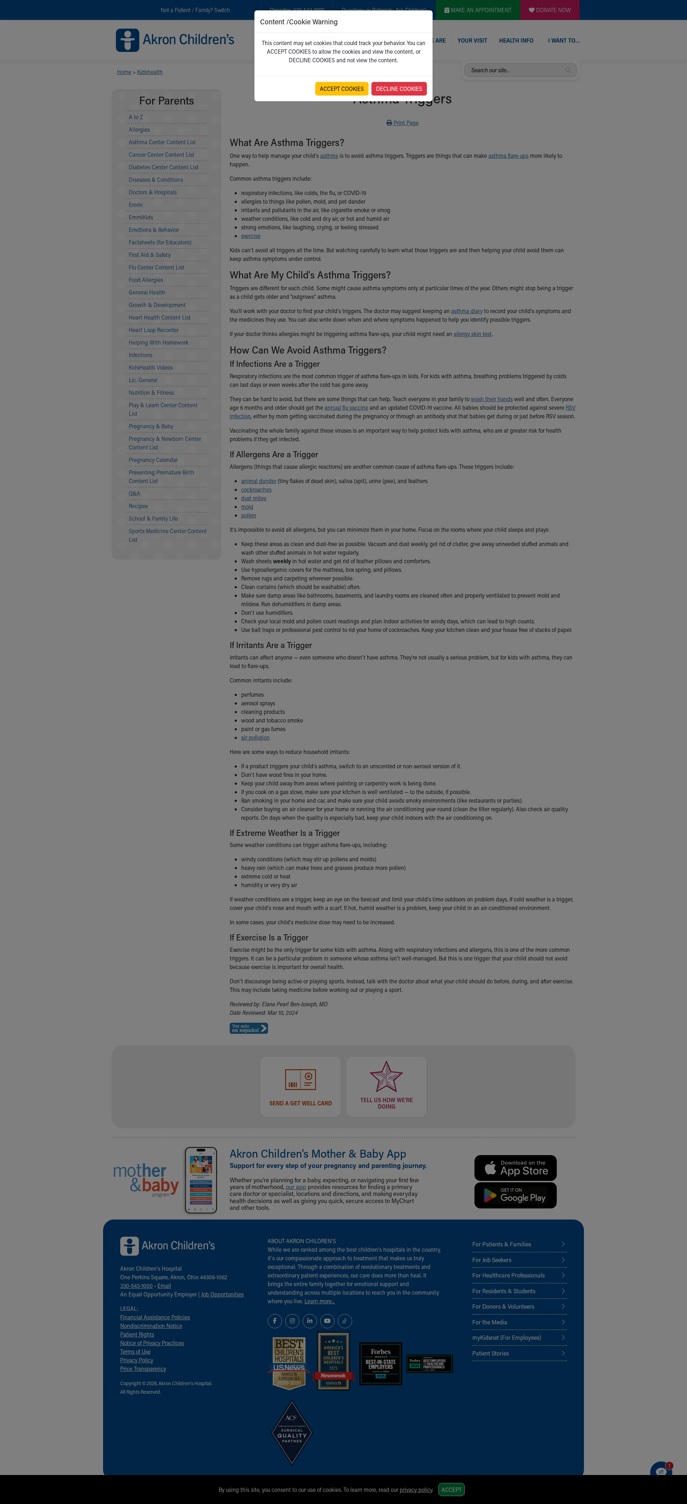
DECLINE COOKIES (399, 88)
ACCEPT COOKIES (342, 88)
